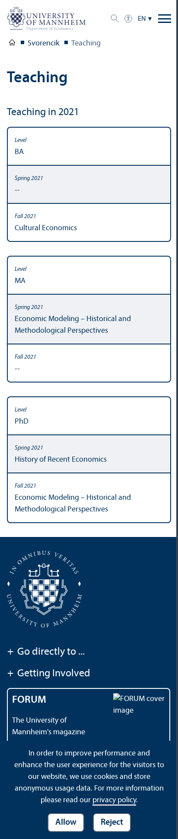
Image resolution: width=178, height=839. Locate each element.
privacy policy (114, 800)
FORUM (29, 700)
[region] (89, 325)
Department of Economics (12, 44)
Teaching (86, 43)
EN (142, 19)
